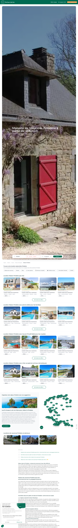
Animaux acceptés (41, 270)
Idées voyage (54, 2)
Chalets (17, 270)
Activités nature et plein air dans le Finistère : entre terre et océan (36, 454)
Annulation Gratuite (63, 270)
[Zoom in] (76, 425)
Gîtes (23, 270)
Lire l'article (5, 426)
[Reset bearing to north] (76, 428)
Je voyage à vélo (62, 2)
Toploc (4, 262)
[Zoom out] (76, 427)
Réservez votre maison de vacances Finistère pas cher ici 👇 (34, 459)
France (12, 262)
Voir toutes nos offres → (39, 299)
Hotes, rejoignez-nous (72, 2)
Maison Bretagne (18, 262)
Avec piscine (30, 270)
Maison (8, 262)
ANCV (72, 270)
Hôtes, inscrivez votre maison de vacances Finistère (32, 457)
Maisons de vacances (9, 270)
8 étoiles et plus (51, 270)
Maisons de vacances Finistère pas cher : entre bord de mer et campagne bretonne (40, 452)
